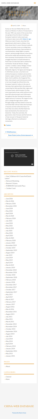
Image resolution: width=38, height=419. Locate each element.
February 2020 (11, 240)
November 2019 (11, 245)
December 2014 (11, 324)
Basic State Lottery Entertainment (19, 135)
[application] (19, 157)
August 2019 (10, 253)
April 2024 (9, 213)
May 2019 (9, 260)
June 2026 (9, 199)
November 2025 (11, 206)
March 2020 (10, 238)
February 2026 (11, 203)
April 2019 (9, 263)
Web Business (11, 132)
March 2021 (10, 228)
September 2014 (11, 331)
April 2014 (9, 344)
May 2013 (9, 353)
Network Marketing (12, 181)
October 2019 (10, 248)
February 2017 (11, 302)
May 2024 (9, 211)
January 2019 (10, 267)
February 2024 (11, 218)
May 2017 (9, 294)
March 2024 (10, 216)
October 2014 (10, 329)
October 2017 (10, 290)
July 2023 (9, 221)
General (8, 377)
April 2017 (9, 297)
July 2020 (9, 231)
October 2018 (10, 275)
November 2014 (11, 326)
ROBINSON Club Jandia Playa (15, 186)
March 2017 (10, 299)
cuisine (8, 125)
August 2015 (10, 314)
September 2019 (11, 250)
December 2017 (11, 285)
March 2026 (10, 201)
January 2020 (10, 243)
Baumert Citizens (11, 183)
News (24, 25)
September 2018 (11, 277)
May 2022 (9, 226)
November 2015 (11, 312)
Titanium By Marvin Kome (19, 413)
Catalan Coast (11, 188)
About (8, 366)
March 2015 (10, 322)
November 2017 (11, 287)
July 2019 (9, 255)
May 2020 (9, 233)
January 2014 (10, 349)
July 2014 (9, 336)
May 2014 (9, 341)
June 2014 (9, 339)
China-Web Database (10, 3)
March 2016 (10, 309)
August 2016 (10, 307)
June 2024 (9, 208)
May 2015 (9, 319)
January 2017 (10, 304)
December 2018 (11, 270)
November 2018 (11, 272)
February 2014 (11, 346)
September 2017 (11, 292)
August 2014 (10, 334)
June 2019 (9, 258)
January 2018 (10, 282)
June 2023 (9, 223)
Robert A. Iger (27, 39)
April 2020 (9, 235)
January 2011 (10, 356)
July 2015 (9, 317)
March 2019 (10, 265)
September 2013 (11, 351)
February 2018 (11, 280)
